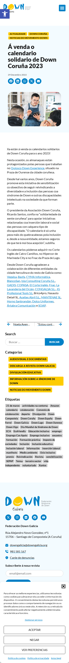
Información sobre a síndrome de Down (32, 381)
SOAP (42, 305)
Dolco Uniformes (43, 301)
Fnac (52, 285)
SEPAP (9, 461)
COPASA (23, 285)
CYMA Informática (38, 276)
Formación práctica (30, 439)
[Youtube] (44, 517)
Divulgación (39, 414)
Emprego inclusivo (39, 435)
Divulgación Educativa (25, 372)
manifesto (11, 452)
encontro (57, 435)
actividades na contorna (35, 405)
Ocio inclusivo (47, 452)
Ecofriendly (20, 431)
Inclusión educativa (42, 444)
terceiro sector (33, 461)
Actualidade (18, 33)
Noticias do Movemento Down (28, 37)
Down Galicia (21, 422)
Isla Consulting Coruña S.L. (38, 281)
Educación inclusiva (39, 431)
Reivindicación (24, 456)
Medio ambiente (28, 452)
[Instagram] (17, 517)
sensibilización (54, 456)
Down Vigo (12, 427)
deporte (26, 414)
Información (33, 448)
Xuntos (42, 465)
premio (10, 456)
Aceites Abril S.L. (29, 297)
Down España (45, 418)
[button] (5, 14)
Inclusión (24, 444)
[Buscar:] (25, 342)
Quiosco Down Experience (27, 168)
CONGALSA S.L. (45, 289)
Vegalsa (12, 276)
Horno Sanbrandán (19, 301)
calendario (11, 409)
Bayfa (21, 276)
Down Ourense (54, 422)
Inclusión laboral (15, 448)
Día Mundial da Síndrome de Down (39, 427)
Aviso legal (56, 658)
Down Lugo (37, 422)
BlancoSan (13, 281)
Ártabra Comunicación (21, 305)
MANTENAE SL (51, 297)
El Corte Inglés (39, 285)
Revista (39, 456)
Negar (34, 639)
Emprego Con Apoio (16, 435)
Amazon (54, 405)
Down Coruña (38, 33)
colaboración (27, 409)
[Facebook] (35, 517)
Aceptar (35, 629)
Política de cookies (17, 658)
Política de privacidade (38, 658)
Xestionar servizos (34, 619)
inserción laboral (51, 448)
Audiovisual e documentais (28, 359)
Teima (19, 461)
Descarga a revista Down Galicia (32, 365)
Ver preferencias (34, 650)
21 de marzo (13, 405)
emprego (56, 431)
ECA (8, 431)
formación (11, 439)
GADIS (11, 285)
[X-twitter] (8, 517)
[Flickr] (26, 517)
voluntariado (29, 465)
